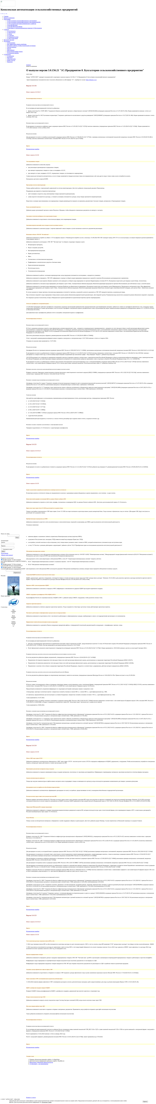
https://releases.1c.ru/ (91, 80)
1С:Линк (9, 34)
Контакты (10, 57)
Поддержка (7, 41)
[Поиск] (2, 13)
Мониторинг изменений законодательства (41, 1062)
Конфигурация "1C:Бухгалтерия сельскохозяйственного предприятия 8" (12, 565)
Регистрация (4, 553)
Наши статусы (11, 60)
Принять (145, 1101)
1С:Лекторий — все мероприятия (38, 1064)
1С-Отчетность (11, 31)
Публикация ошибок (13, 53)
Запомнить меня (7, 549)
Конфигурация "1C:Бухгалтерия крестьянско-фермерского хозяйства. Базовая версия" (13, 561)
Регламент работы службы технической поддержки (21, 45)
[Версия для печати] (6, 13)
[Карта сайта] (5, 13)
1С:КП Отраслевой (12, 38)
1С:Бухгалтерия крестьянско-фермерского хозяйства (21, 23)
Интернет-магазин (9, 39)
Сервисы (6, 29)
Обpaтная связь (11, 59)
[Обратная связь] (3, 13)
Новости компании (9, 17)
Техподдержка (11, 42)
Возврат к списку (31, 1097)
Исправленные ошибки (32, 149)
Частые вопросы (11, 47)
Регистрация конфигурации (15, 51)
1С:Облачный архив (12, 37)
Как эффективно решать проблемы (16, 44)
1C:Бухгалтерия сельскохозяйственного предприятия (22, 20)
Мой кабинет (10, 50)
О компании (7, 54)
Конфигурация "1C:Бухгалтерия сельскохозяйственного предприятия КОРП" (13, 568)
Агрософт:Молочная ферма (14, 26)
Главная (6, 16)
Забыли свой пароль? (7, 555)
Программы (7, 19)
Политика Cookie (46, 1102)
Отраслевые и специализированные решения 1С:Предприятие (24, 28)
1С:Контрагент (11, 32)
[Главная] (8, 6)
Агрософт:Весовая (12, 25)
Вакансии (10, 62)
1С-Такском (10, 35)
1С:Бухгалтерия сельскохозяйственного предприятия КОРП (23, 22)
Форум (9, 48)
